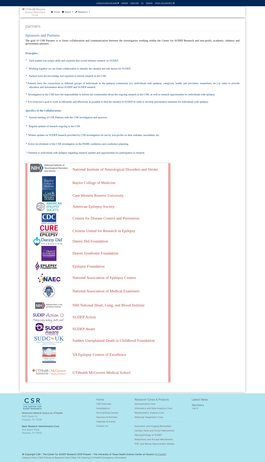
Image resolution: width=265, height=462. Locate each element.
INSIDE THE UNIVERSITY (164, 3)
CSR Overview (103, 403)
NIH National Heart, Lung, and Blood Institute (108, 305)
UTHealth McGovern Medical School (101, 372)
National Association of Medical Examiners (106, 291)
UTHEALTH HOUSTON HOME (107, 3)
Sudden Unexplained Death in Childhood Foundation (113, 340)
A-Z (142, 3)
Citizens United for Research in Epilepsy (103, 231)
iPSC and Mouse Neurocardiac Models (154, 443)
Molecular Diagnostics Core (149, 417)
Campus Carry (29, 457)
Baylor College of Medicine (94, 183)
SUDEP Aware (83, 329)
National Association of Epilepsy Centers (104, 277)
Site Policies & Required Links (54, 457)
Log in (195, 408)
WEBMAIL (149, 3)
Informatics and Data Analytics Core (153, 408)
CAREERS (124, 3)
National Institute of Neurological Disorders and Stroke (115, 169)
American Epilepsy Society (93, 206)
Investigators (103, 408)
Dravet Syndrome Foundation (95, 253)
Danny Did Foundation (90, 241)
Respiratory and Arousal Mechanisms (154, 439)
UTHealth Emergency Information (109, 457)
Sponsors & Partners (106, 417)
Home (57, 11)
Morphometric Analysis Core (149, 412)
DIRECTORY (134, 3)
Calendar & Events (106, 421)
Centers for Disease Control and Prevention (105, 218)
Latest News (200, 399)
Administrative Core (145, 403)
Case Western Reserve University (98, 195)
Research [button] (82, 12)
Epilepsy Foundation (88, 266)
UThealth (160, 454)
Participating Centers (107, 412)
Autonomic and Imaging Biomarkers (153, 426)
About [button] (67, 12)
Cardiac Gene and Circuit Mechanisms (154, 430)
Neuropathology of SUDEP (148, 435)
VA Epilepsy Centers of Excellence (99, 354)
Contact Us (102, 426)
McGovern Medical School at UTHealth (42, 413)
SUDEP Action (84, 317)
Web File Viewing (81, 457)
